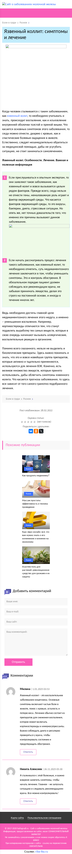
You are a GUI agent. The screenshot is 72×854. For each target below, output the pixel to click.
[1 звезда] (22, 422)
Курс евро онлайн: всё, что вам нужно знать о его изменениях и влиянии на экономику (35, 537)
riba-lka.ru (41, 851)
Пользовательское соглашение (44, 818)
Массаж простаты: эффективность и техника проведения (35, 503)
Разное (28, 469)
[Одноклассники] (36, 431)
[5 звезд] (35, 422)
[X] (41, 431)
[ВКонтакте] (31, 431)
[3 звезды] (28, 422)
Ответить (28, 752)
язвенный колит (17, 116)
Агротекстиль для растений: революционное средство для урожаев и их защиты (36, 572)
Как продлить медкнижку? (35, 475)
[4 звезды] (31, 422)
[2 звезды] (25, 422)
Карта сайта (17, 818)
